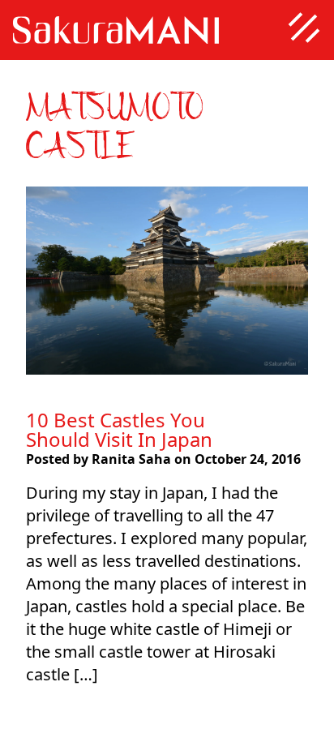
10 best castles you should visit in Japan (119, 429)
